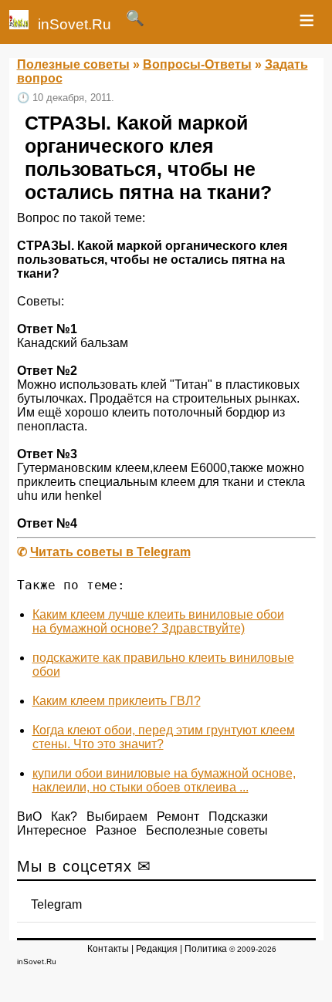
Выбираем (116, 816)
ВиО (29, 816)
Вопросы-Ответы (197, 64)
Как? (64, 816)
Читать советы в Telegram (110, 551)
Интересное (51, 830)
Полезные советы (73, 64)
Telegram (56, 904)
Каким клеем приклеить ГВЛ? (116, 700)
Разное (116, 830)
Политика (206, 948)
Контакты (108, 948)
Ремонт (178, 816)
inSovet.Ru (74, 24)
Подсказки (238, 816)
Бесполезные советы (207, 830)
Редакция (157, 948)
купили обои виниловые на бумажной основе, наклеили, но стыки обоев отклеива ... (164, 780)
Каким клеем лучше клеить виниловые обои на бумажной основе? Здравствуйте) (158, 621)
